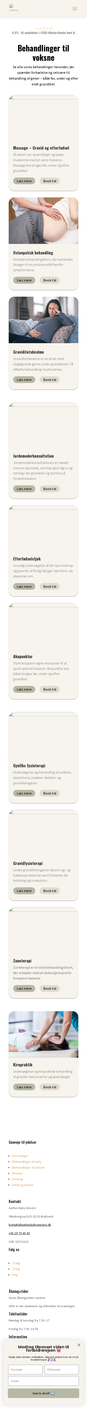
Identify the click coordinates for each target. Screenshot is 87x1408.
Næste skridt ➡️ (44, 1393)
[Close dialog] (79, 1345)
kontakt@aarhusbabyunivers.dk (30, 1225)
